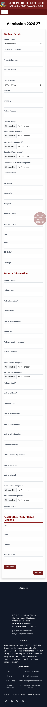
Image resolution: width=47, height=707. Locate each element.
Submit (38, 572)
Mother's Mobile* (11, 445)
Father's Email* (10, 383)
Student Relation (10, 506)
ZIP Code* (8, 252)
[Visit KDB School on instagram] (12, 701)
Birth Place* (8, 183)
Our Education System (30, 671)
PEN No (7, 90)
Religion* (7, 204)
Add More (10, 566)
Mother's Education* (12, 413)
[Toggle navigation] (4, 12)
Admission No (9, 554)
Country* (7, 263)
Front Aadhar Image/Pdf (13, 131)
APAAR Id (7, 101)
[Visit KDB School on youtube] (23, 701)
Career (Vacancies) (10, 686)
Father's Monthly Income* (14, 342)
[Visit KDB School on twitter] (17, 701)
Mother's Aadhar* (11, 465)
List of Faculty (10, 681)
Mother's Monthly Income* (14, 454)
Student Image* (10, 122)
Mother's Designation (12, 321)
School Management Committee (30, 681)
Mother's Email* (10, 475)
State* (6, 242)
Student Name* (10, 70)
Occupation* (9, 311)
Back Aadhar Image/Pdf (13, 142)
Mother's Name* (10, 393)
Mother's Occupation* (12, 424)
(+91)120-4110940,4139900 (22, 631)
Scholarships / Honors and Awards (30, 686)
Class (6, 535)
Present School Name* (13, 49)
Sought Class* (9, 39)
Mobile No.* (8, 331)
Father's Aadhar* (10, 352)
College (7, 544)
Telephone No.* (10, 172)
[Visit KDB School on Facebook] (6, 701)
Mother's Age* (9, 403)
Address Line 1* (10, 214)
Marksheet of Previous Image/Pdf (17, 163)
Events (9, 676)
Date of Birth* (9, 80)
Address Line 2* (10, 224)
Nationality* (8, 193)
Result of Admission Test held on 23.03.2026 (40, 218)
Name (6, 525)
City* (6, 234)
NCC (10, 671)
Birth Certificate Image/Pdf (14, 152)
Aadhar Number (10, 111)
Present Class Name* (12, 60)
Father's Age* (9, 290)
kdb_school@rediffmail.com (22, 634)
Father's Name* (10, 280)
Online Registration (30, 676)
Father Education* (11, 301)
